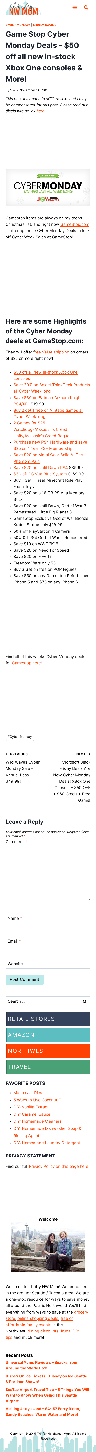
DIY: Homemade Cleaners (38, 1121)
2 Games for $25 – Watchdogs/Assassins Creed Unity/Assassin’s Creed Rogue (41, 429)
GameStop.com (74, 224)
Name (15, 918)
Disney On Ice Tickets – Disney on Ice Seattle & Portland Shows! (46, 1379)
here (40, 111)
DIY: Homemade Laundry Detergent (47, 1142)
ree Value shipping (52, 352)
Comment (16, 841)
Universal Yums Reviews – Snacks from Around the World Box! (41, 1365)
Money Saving (45, 25)
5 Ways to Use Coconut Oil (38, 1100)
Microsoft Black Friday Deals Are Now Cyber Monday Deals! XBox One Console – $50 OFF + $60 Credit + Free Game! (71, 777)
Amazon (21, 1034)
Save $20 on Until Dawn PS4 (41, 467)
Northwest (27, 1051)
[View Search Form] (86, 7)
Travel (19, 1066)
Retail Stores (31, 1018)
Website (15, 963)
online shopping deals (37, 1318)
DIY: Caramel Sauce (32, 1114)
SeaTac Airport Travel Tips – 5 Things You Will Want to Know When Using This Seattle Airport (47, 1395)
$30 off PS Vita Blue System (41, 474)
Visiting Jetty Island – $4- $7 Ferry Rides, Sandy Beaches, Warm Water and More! (43, 1411)
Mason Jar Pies (28, 1092)
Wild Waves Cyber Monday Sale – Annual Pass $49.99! (23, 768)
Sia (12, 90)
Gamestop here (26, 663)
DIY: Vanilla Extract (31, 1107)
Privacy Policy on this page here (58, 1166)
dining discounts (43, 1331)
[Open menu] (74, 7)
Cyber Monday (18, 25)
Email (14, 941)
